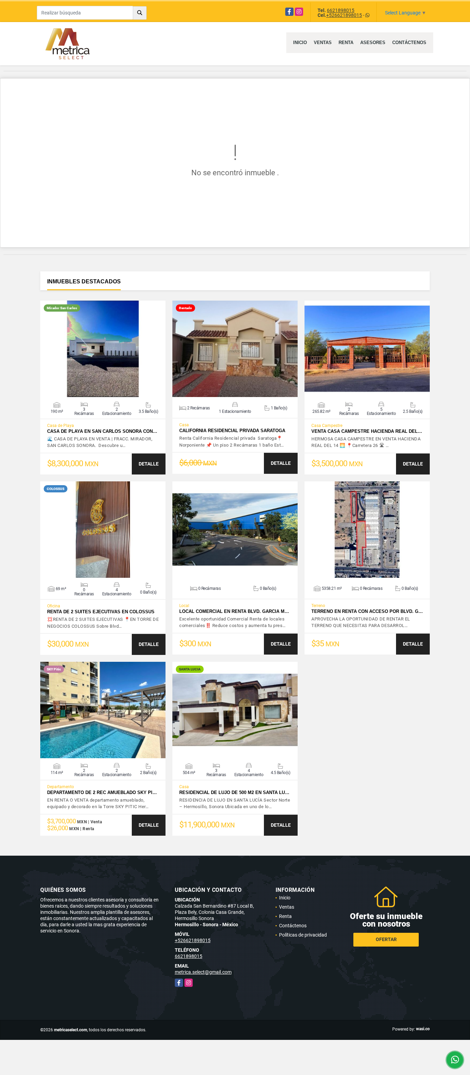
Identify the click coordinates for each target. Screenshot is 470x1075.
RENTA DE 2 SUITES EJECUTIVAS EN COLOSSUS (100, 611)
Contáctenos (409, 42)
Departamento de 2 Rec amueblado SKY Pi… (102, 792)
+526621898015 (344, 15)
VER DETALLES (103, 348)
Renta (346, 42)
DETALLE (149, 464)
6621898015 (340, 10)
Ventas (323, 42)
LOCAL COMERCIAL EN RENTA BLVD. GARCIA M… (234, 611)
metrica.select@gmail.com (203, 972)
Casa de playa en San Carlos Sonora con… (102, 431)
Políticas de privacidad (303, 935)
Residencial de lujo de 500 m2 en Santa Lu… (234, 792)
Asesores (372, 42)
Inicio (300, 42)
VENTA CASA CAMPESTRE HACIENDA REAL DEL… (366, 431)
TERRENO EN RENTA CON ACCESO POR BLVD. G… (367, 611)
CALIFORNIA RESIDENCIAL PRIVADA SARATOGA (232, 430)
